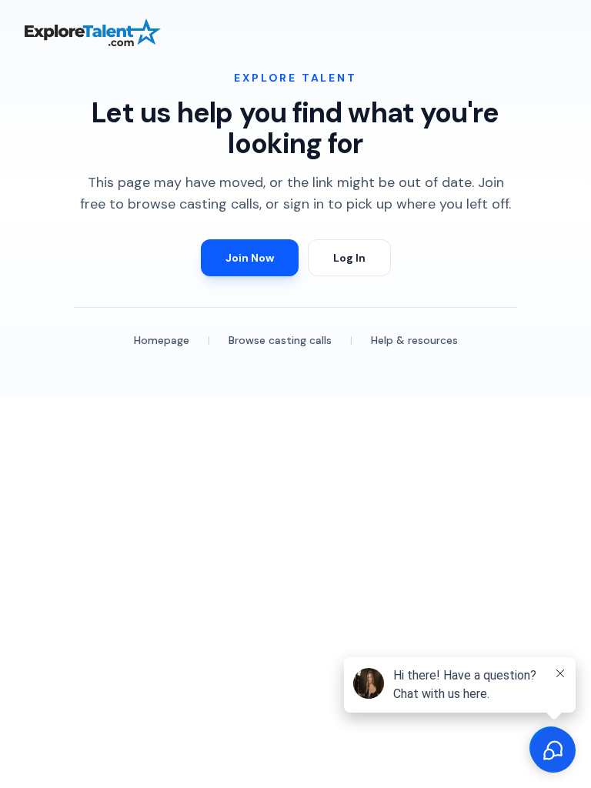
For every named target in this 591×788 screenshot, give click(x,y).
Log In (349, 258)
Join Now (249, 258)
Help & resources (414, 340)
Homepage (161, 340)
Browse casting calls (280, 340)
